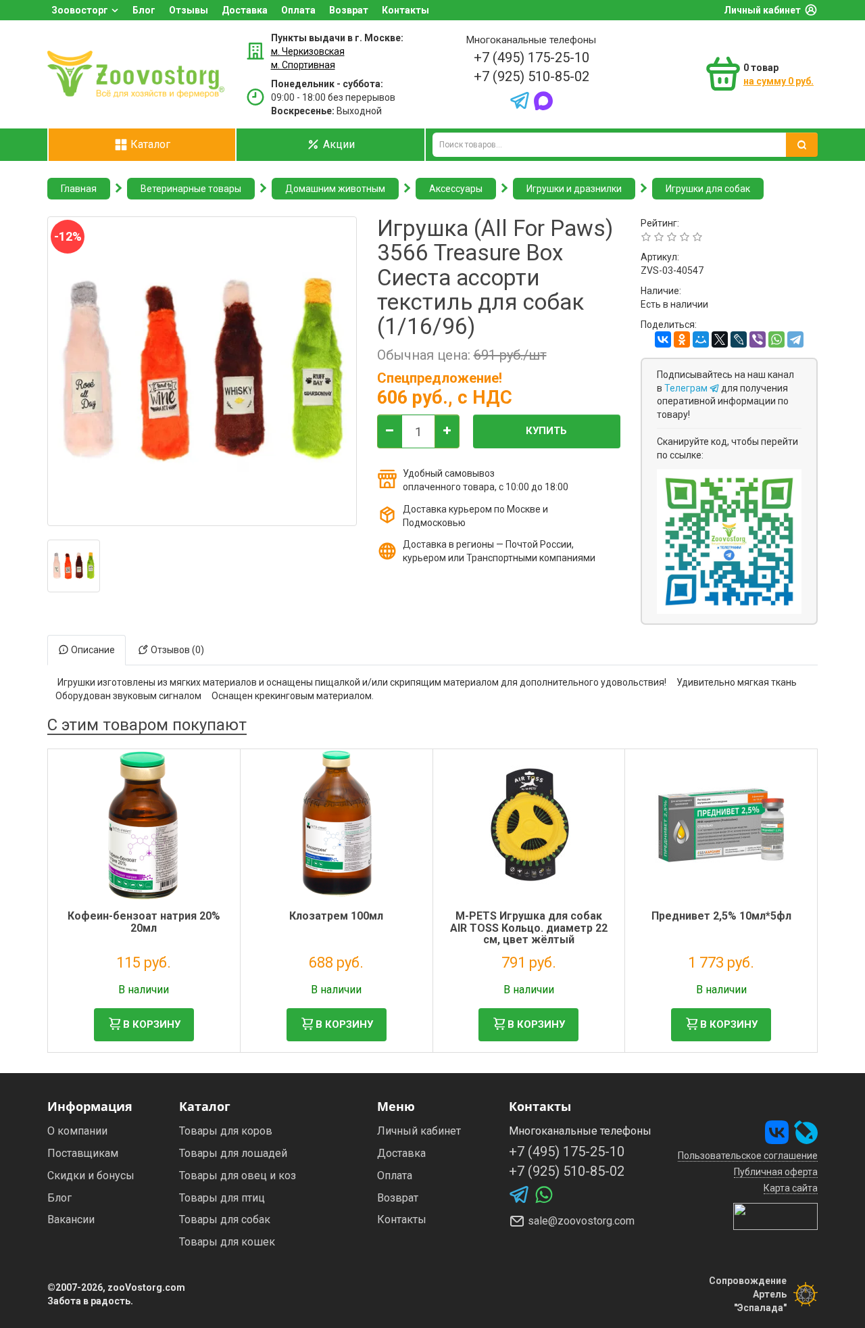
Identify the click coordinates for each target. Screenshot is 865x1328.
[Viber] (757, 339)
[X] (720, 339)
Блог (143, 10)
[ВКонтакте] (663, 339)
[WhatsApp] (776, 339)
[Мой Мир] (701, 339)
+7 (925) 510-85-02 (531, 76)
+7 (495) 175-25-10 (531, 57)
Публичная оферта (776, 1171)
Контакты (405, 10)
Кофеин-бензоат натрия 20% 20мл (144, 921)
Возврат (348, 10)
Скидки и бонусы (90, 1175)
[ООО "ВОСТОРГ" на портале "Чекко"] (775, 1215)
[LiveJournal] (739, 339)
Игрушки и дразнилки (574, 188)
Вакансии (71, 1219)
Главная (79, 188)
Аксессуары (456, 188)
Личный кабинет (762, 10)
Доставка (245, 10)
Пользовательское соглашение (748, 1155)
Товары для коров (225, 1130)
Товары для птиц (222, 1197)
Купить (546, 431)
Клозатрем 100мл (336, 915)
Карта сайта (791, 1188)
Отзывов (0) (176, 649)
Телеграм (687, 388)
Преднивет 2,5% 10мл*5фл (721, 915)
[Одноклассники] (682, 339)
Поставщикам (82, 1153)
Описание (92, 649)
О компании (77, 1130)
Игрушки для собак (708, 188)
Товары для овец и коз (237, 1175)
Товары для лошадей (233, 1153)
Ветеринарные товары (191, 188)
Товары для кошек (227, 1241)
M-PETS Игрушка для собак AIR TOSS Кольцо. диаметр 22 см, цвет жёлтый (529, 927)
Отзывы (188, 10)
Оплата (298, 10)
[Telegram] (795, 339)
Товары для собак (224, 1219)
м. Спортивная (303, 65)
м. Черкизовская (308, 51)
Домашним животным (335, 188)
